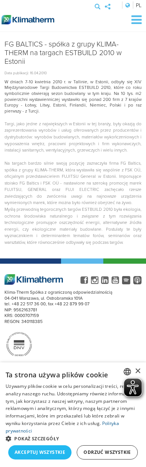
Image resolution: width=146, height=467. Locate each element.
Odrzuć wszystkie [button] (107, 452)
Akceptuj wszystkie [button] (40, 452)
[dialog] (73, 414)
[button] (73, 438)
